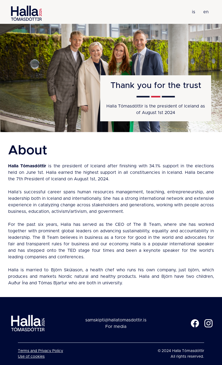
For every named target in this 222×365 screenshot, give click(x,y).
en (205, 12)
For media (115, 326)
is (193, 12)
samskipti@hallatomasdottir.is (115, 320)
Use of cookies (31, 357)
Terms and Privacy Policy (40, 351)
